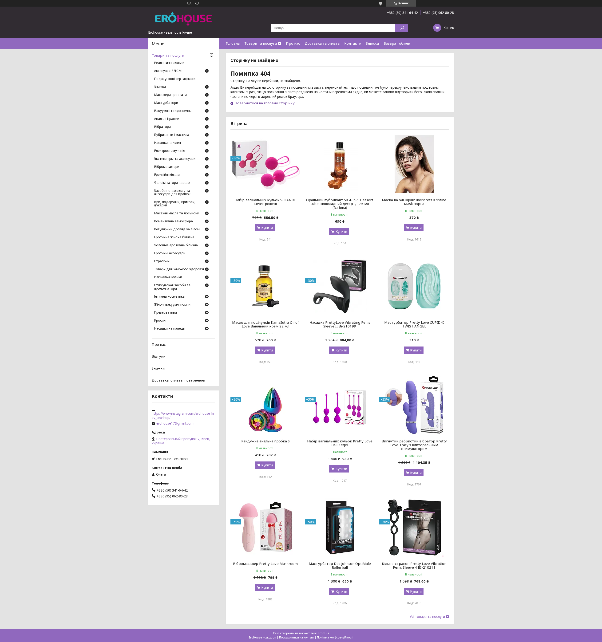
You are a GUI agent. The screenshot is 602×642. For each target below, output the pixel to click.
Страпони (162, 261)
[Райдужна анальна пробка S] (265, 405)
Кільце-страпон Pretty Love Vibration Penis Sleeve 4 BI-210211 (414, 565)
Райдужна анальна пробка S (265, 441)
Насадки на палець (169, 329)
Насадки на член (167, 143)
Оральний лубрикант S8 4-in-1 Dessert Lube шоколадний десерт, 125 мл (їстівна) (339, 203)
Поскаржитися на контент (296, 637)
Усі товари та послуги (427, 616)
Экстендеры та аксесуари (174, 159)
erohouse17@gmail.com (175, 423)
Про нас (293, 43)
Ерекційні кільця (167, 175)
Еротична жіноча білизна (174, 237)
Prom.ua (323, 633)
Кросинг (160, 321)
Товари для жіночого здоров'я (179, 269)
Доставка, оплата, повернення (178, 380)
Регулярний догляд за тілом (177, 229)
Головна (233, 43)
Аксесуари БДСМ (168, 71)
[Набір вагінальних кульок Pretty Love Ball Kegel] (340, 405)
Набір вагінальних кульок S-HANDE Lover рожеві (265, 201)
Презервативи (165, 313)
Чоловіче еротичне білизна (176, 245)
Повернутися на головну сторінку (264, 103)
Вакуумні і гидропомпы (172, 111)
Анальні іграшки (166, 119)
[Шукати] (401, 28)
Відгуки (158, 356)
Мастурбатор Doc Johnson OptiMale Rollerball (340, 565)
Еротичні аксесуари (169, 253)
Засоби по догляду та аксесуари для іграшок (172, 192)
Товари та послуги (260, 43)
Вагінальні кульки (168, 277)
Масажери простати (170, 95)
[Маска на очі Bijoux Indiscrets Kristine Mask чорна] (414, 163)
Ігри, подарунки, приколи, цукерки (174, 203)
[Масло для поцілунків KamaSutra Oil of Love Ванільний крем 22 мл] (265, 286)
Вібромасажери (166, 167)
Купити (267, 227)
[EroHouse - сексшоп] (183, 18)
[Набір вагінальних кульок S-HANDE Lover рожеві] (265, 163)
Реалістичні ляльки (169, 63)
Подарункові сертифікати (174, 79)
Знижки (372, 43)
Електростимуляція (169, 151)
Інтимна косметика (169, 297)
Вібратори (162, 127)
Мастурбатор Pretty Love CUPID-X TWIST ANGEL (414, 324)
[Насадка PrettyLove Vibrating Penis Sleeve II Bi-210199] (340, 286)
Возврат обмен (397, 43)
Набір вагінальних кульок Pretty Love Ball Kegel (339, 443)
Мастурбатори (166, 103)
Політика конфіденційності (335, 637)
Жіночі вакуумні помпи (172, 305)
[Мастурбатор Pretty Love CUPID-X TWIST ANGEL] (414, 286)
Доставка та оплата (322, 43)
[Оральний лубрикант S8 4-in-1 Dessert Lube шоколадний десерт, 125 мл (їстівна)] (340, 163)
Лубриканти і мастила (171, 135)
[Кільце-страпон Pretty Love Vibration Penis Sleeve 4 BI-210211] (414, 527)
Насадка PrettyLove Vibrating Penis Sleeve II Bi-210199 (339, 324)
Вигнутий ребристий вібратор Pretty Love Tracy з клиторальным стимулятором (414, 444)
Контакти (352, 43)
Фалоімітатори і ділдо (172, 183)
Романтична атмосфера (173, 221)
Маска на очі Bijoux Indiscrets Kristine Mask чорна (414, 201)
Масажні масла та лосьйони (176, 213)
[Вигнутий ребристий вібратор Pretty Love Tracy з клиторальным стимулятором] (414, 405)
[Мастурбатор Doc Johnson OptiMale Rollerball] (340, 527)
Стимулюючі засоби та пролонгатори (172, 287)
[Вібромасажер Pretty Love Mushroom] (265, 527)
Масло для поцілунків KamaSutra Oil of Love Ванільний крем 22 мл (265, 324)
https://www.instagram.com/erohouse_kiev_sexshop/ (183, 415)
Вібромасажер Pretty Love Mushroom (265, 563)
